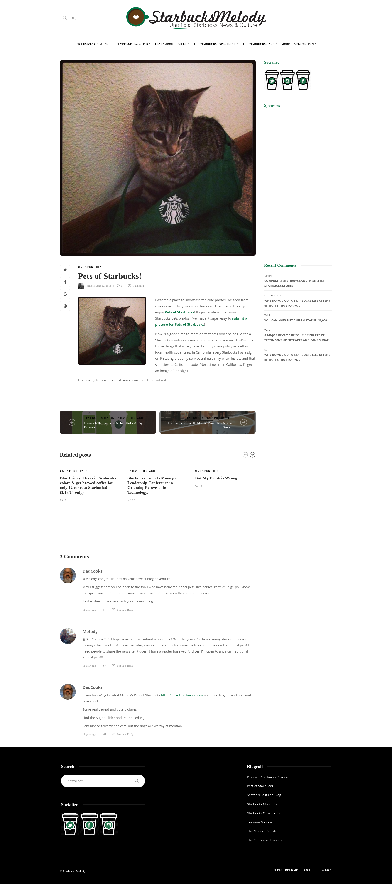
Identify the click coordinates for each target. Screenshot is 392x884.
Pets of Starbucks (179, 312)
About (308, 870)
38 (201, 486)
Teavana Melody (259, 822)
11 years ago (89, 609)
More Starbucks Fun (298, 44)
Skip (266, 350)
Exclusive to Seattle (92, 44)
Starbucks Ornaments (263, 813)
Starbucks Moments (262, 804)
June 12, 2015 (103, 285)
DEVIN (268, 275)
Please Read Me (286, 870)
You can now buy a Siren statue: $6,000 (295, 320)
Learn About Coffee (170, 44)
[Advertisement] (298, 181)
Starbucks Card (98, 418)
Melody (91, 285)
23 (133, 500)
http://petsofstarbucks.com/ (182, 695)
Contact (325, 870)
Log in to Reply (125, 609)
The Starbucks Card (258, 44)
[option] (90, 482)
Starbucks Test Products (208, 418)
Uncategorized (92, 267)
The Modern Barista (262, 831)
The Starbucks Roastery (265, 840)
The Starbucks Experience (214, 44)
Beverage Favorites (132, 44)
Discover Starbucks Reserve (268, 777)
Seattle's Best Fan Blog (264, 795)
